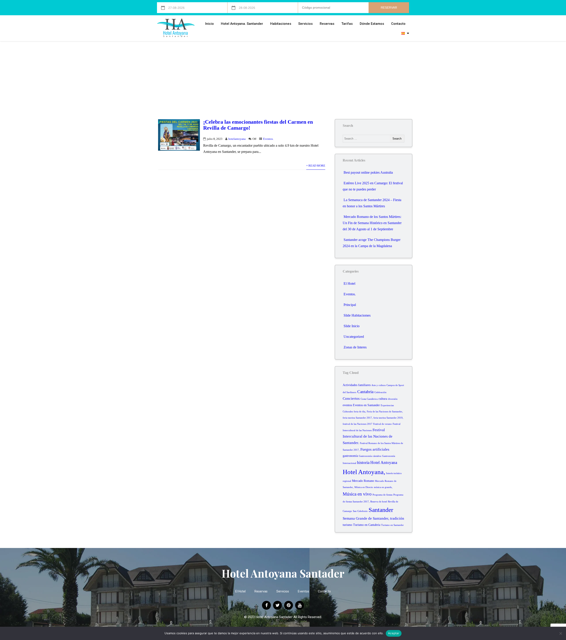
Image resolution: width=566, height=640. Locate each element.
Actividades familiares (357, 385)
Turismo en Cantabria (366, 525)
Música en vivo (357, 494)
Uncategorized (354, 336)
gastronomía (350, 455)
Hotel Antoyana (383, 462)
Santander (381, 509)
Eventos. (268, 138)
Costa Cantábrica (369, 399)
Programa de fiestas (382, 495)
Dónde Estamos (372, 24)
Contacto (398, 24)
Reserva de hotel (378, 501)
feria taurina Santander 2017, (358, 418)
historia (363, 462)
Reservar (389, 7)
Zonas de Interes (355, 347)
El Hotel (349, 283)
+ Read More (315, 165)
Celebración (380, 392)
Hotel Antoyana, (364, 471)
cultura (383, 398)
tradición (397, 518)
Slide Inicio (351, 326)
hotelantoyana (237, 138)
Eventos (303, 591)
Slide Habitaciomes (357, 315)
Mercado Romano (363, 480)
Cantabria (365, 391)
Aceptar (393, 633)
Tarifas (347, 24)
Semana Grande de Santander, (366, 518)
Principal (350, 305)
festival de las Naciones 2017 (357, 424)
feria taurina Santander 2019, (388, 418)
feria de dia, (360, 411)
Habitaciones (280, 24)
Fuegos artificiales (374, 449)
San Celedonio (360, 511)
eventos (347, 405)
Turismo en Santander (392, 525)
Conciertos (351, 398)
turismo (347, 525)
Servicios (305, 24)
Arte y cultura (378, 385)
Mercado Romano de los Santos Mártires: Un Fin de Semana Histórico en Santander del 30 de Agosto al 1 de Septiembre (372, 223)
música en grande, (383, 487)
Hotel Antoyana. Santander (242, 24)
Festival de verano (382, 424)
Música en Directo (363, 487)
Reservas (327, 24)
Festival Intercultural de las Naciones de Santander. (367, 436)
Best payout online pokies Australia (368, 172)
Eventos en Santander (366, 405)
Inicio (209, 24)
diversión (393, 399)
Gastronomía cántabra (370, 456)
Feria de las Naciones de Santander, (385, 411)
